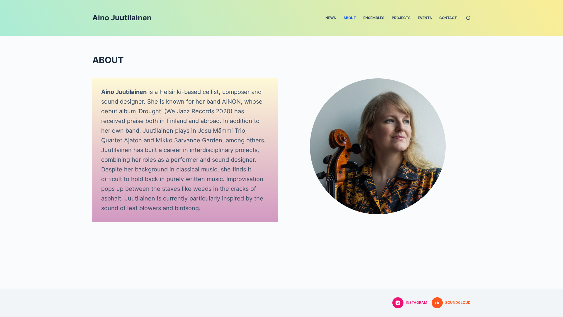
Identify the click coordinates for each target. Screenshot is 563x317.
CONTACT (448, 18)
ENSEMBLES (373, 18)
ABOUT (349, 18)
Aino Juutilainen (122, 17)
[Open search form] (468, 18)
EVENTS (425, 18)
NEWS (330, 18)
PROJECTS (401, 18)
